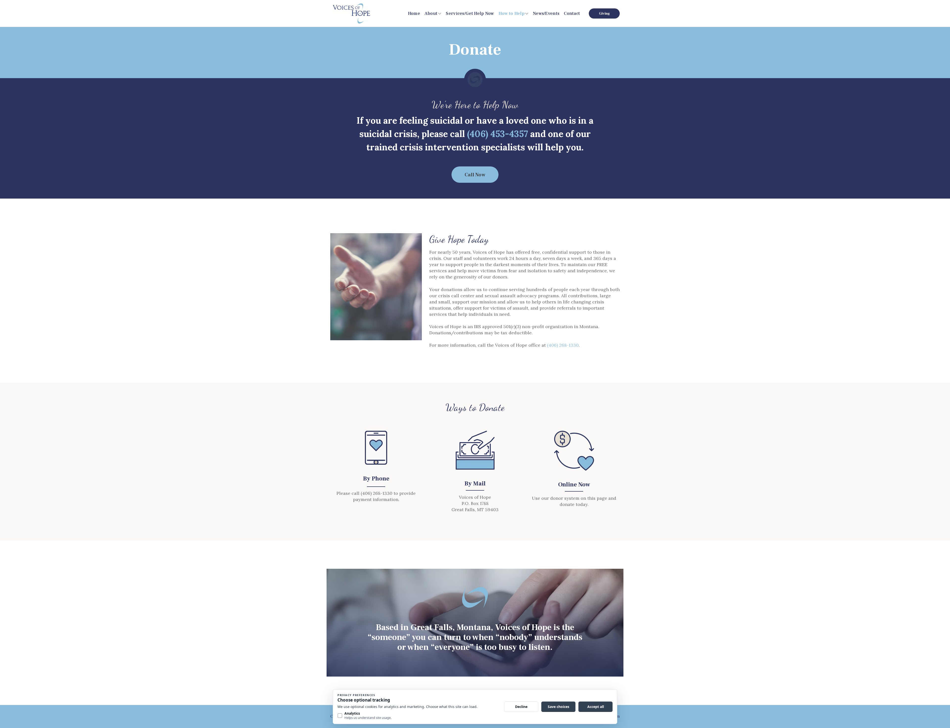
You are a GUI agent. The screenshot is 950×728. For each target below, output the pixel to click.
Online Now (574, 484)
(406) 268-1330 (563, 345)
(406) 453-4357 (497, 133)
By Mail (475, 483)
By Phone (376, 478)
